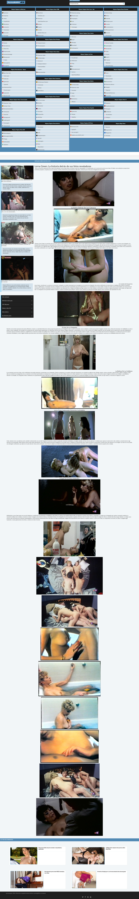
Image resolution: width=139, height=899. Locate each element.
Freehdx (40, 69)
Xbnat (73, 96)
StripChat (6, 15)
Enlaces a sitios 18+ (6, 308)
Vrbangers (108, 109)
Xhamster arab (75, 87)
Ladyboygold (7, 120)
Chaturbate (6, 30)
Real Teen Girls (7, 73)
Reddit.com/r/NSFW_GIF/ (78, 135)
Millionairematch (76, 69)
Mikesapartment (110, 30)
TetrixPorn (40, 13)
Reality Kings (109, 13)
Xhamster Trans (7, 103)
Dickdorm (6, 144)
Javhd (39, 130)
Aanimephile (108, 46)
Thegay (5, 139)
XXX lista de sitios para (7, 300)
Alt (72, 66)
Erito (39, 144)
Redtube (40, 24)
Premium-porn (109, 21)
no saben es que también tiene (74, 243)
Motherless (74, 99)
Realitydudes (7, 141)
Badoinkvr (108, 103)
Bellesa (39, 87)
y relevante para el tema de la (86, 169)
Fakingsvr (108, 117)
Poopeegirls (74, 18)
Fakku (107, 51)
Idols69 (39, 138)
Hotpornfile (40, 114)
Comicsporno (75, 48)
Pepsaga (74, 42)
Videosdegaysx (7, 133)
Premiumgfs (109, 35)
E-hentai (108, 60)
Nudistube (6, 78)
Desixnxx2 (40, 61)
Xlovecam (6, 32)
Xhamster (40, 18)
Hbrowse (74, 37)
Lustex (39, 108)
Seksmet (108, 127)
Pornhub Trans (7, 106)
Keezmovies (41, 35)
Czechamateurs (109, 27)
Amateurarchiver (7, 87)
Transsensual (7, 126)
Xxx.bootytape (41, 100)
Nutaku (5, 43)
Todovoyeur (6, 76)
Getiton (73, 72)
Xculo (107, 73)
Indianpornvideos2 (42, 63)
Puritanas (108, 135)
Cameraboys (41, 90)
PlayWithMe (6, 21)
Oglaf (73, 39)
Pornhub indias (41, 58)
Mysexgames (7, 63)
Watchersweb (7, 95)
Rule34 (107, 57)
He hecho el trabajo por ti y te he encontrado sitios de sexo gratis (111, 871)
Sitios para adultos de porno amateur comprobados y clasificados (50, 848)
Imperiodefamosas (110, 93)
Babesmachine (109, 78)
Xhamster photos (110, 84)
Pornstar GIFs (75, 126)
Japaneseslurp (41, 149)
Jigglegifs (74, 129)
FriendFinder (75, 58)
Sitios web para (5, 297)
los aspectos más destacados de (62, 288)
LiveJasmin (6, 27)
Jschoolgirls (40, 141)
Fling (73, 63)
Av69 (39, 132)
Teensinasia (108, 76)
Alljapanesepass (41, 135)
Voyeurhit (6, 84)
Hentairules (108, 48)
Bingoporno (108, 132)
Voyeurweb (6, 93)
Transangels (6, 123)
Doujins (107, 54)
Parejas (73, 114)
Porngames (6, 65)
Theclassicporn (41, 46)
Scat (73, 21)
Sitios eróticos (5, 312)
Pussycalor (108, 95)
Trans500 (6, 114)
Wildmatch (74, 60)
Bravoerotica (109, 81)
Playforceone (7, 51)
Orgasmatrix (109, 130)
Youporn (40, 27)
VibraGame (6, 24)
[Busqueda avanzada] (123, 3)
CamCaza (6, 13)
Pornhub (40, 30)
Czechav (108, 24)
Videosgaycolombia (8, 136)
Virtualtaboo (109, 114)
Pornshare (40, 111)
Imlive (5, 18)
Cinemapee (74, 27)
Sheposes (108, 90)
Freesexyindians (41, 66)
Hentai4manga (109, 65)
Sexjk (73, 93)
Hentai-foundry (109, 43)
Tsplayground (7, 117)
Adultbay (40, 117)
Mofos (107, 15)
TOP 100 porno (5, 304)
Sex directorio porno (6, 315)
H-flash (5, 60)
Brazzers (108, 32)
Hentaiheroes (7, 46)
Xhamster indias (41, 55)
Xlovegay (6, 35)
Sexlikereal (108, 111)
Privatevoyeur (7, 90)
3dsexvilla (6, 48)
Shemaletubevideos (8, 109)
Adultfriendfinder (76, 75)
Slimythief (74, 45)
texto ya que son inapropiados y (79, 168)
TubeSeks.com (41, 15)
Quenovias (6, 81)
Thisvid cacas (75, 15)
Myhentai (108, 63)
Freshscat (74, 24)
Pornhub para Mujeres (43, 82)
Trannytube (6, 111)
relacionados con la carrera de (94, 168)
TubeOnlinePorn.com (43, 21)
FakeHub (108, 18)
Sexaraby (74, 90)
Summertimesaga (8, 54)
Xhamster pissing (76, 13)
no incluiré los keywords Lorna (44, 168)
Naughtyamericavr (110, 106)
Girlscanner (40, 106)
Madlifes (74, 117)
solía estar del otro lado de (107, 245)
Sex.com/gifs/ (75, 132)
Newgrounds (7, 57)
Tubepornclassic (41, 43)
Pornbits (40, 103)
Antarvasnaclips (41, 72)
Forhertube (40, 85)
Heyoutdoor (41, 147)
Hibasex (74, 101)
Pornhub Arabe (75, 84)
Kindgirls (108, 87)
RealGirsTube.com (42, 32)
